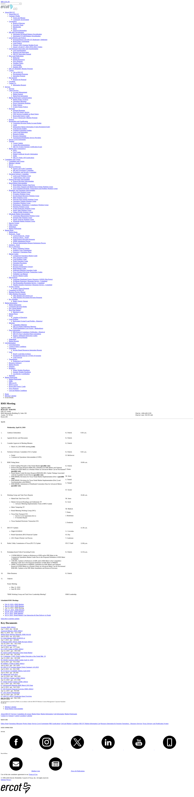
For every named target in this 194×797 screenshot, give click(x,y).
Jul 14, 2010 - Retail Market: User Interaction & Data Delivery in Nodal (28, 615)
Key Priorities (13, 299)
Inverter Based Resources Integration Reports (27, 350)
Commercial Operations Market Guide (25, 256)
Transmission (13, 359)
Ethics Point (4, 723)
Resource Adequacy (15, 363)
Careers (11, 70)
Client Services (13, 90)
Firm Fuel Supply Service (21, 112)
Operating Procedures (20, 263)
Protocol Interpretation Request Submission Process (29, 243)
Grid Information (10, 343)
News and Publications (16, 56)
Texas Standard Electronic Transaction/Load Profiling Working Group (35, 188)
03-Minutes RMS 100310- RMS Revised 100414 (16, 642)
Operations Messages (19, 101)
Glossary (11, 716)
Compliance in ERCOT (16, 290)
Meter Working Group (20, 197)
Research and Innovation (21, 52)
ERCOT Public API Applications (23, 158)
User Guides (17, 152)
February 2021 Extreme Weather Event (25, 45)
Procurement (13, 78)
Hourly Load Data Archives (22, 354)
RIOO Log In (13, 385)
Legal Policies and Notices (17, 38)
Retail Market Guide (19, 268)
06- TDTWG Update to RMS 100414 (13, 678)
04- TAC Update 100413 (9, 645)
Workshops (12, 227)
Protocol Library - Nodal (21, 237)
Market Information (11, 303)
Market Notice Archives (20, 99)
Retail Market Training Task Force (24, 185)
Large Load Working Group (22, 176)
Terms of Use (33, 774)
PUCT (11, 165)
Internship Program (19, 76)
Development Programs (20, 74)
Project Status (27, 723)
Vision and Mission (19, 18)
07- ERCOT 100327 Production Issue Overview (16, 696)
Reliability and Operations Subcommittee (22, 190)
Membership (17, 27)
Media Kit (16, 58)
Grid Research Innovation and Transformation (23, 49)
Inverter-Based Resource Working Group (26, 196)
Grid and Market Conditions (18, 390)
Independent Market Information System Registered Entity (31, 127)
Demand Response (19, 110)
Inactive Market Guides (20, 276)
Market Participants (15, 228)
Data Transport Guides (20, 257)
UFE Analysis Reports (20, 337)
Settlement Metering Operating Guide (25, 270)
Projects (11, 119)
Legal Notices (17, 43)
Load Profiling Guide (20, 259)
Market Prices (13, 314)
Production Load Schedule (21, 361)
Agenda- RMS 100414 (8, 627)
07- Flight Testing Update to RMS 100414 (14, 682)
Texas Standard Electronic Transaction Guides (27, 272)
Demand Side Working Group (22, 217)
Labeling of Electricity (20, 317)
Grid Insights (17, 65)
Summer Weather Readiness (22, 372)
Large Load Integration (20, 132)
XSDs (15, 156)
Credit (15, 125)
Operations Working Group (21, 203)
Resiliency (12, 368)
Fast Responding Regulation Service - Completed (28, 283)
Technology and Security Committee (24, 172)
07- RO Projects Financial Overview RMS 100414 (17, 689)
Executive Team (18, 25)
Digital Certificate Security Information (25, 154)
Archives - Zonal (14, 245)
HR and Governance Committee (23, 170)
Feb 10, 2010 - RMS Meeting (14, 604)
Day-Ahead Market (15, 308)
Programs (12, 108)
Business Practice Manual (17, 292)
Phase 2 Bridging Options (21, 248)
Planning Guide (18, 265)
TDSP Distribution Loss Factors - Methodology (28, 328)
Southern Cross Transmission (22, 250)
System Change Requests (21, 288)
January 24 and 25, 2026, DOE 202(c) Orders (27, 47)
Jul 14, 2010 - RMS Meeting (14, 613)
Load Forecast (17, 357)
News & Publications (78, 771)
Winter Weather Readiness (21, 370)
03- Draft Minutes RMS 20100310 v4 (13, 638)
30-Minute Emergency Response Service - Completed (30, 281)
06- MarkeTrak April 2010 (9, 674)
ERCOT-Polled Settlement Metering (24, 326)
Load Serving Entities (20, 128)
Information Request (19, 85)
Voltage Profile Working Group (23, 212)
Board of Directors (19, 23)
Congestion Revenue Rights (18, 306)
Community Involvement (21, 19)
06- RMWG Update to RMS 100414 (12, 663)
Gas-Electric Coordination (21, 374)
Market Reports (14, 341)
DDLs (15, 150)
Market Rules (9, 230)
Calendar (29, 716)
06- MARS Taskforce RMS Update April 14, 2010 (17, 660)
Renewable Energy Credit (21, 116)
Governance (13, 21)
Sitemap (3, 780)
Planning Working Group (21, 207)
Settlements (12, 339)
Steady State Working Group (22, 210)
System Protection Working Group (24, 208)
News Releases (18, 61)
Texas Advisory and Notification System (155, 723)
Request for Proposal (19, 79)
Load (10, 352)
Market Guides (13, 254)
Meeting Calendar (14, 163)
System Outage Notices (20, 107)
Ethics (15, 29)
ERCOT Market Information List (89, 723)
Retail (11, 316)
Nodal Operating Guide (20, 261)
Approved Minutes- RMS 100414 (11, 631)
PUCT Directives (14, 247)
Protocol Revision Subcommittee (19, 179)
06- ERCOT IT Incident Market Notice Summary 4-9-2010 (20, 667)
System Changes (14, 286)
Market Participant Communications (20, 98)
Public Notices (17, 105)
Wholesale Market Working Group (24, 221)
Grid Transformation (19, 50)
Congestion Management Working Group (26, 216)
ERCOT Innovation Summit (22, 54)
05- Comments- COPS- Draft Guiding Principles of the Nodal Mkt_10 (23, 656)
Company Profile (14, 16)
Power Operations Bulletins (22, 103)
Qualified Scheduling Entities (22, 130)
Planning (12, 366)
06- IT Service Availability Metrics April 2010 (15, 671)
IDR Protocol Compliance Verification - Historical (29, 332)
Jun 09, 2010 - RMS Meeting (14, 611)
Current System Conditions (17, 346)
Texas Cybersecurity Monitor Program (25, 118)
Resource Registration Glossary (23, 266)
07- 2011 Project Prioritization (10, 692)
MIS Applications (54, 723)
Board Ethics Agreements (21, 41)
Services (7, 87)
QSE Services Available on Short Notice (26, 114)
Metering (12, 323)
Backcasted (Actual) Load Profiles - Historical (27, 321)
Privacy (8, 780)
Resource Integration (19, 136)
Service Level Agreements (17, 139)
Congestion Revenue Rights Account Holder (27, 123)
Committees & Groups (24, 714)
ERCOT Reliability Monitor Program (21, 69)
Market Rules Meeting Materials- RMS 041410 (16, 634)
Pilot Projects (13, 277)
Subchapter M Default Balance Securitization (27, 34)
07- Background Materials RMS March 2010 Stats (17, 685)
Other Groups (13, 225)
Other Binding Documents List (23, 296)
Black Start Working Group (22, 192)
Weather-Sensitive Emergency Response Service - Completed (32, 285)
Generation (12, 348)
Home (7, 394)
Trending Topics (18, 63)
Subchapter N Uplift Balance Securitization (27, 36)
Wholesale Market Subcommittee (19, 214)
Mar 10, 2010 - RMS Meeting (14, 606)
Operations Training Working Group (24, 201)
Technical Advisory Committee (19, 174)
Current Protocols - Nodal (21, 236)
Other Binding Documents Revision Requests (27, 297)
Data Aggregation (14, 330)
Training (11, 141)
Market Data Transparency (17, 148)
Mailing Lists (35, 771)
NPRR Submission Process (21, 241)
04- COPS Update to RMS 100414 (12, 649)
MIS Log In (12, 383)
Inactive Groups (14, 223)
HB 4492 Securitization (16, 32)
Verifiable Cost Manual (20, 274)
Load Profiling (13, 319)
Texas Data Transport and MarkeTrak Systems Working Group (33, 187)
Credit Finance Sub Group (21, 177)
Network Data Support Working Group (25, 199)
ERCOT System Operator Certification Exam (27, 147)
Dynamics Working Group (21, 194)
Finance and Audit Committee (22, 168)
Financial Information (20, 30)
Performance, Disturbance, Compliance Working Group (30, 205)
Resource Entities (18, 134)
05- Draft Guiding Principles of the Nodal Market (16, 653)
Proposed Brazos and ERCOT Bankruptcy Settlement (30, 39)
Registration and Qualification (18, 121)
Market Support (18, 94)
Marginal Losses (18, 312)
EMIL (11, 381)
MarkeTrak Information (20, 96)
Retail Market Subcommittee (18, 183)
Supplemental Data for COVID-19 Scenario (27, 355)
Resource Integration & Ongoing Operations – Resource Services (121, 723)
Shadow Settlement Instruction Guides (25, 335)
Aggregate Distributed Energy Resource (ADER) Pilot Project (33, 279)
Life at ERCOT (18, 72)
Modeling (12, 375)
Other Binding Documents (17, 294)
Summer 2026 (17, 67)
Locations (12, 81)
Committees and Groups (12, 159)
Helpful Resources (19, 59)
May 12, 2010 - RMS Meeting (14, 610)
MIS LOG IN (5, 2)
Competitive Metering (20, 325)
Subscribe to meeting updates (10, 619)
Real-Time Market (15, 310)
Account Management (20, 92)
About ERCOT (10, 12)
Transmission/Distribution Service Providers (27, 138)
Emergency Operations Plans (22, 252)
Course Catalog (18, 143)
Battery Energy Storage (20, 301)
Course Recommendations (21, 145)
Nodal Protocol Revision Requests (24, 239)
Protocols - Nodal (14, 234)
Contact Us (12, 83)
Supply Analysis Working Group (23, 219)
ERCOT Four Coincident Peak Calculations (27, 334)
